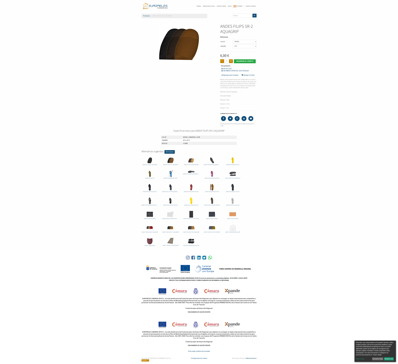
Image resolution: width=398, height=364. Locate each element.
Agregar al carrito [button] (245, 61)
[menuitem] (198, 6)
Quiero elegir (360, 359)
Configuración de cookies (199, 358)
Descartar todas (378, 359)
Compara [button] (170, 152)
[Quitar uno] (222, 61)
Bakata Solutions (251, 358)
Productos (146, 16)
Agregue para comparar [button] (231, 75)
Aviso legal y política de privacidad (199, 351)
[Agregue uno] (231, 61)
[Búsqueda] (254, 15)
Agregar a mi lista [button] (248, 75)
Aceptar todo (389, 359)
